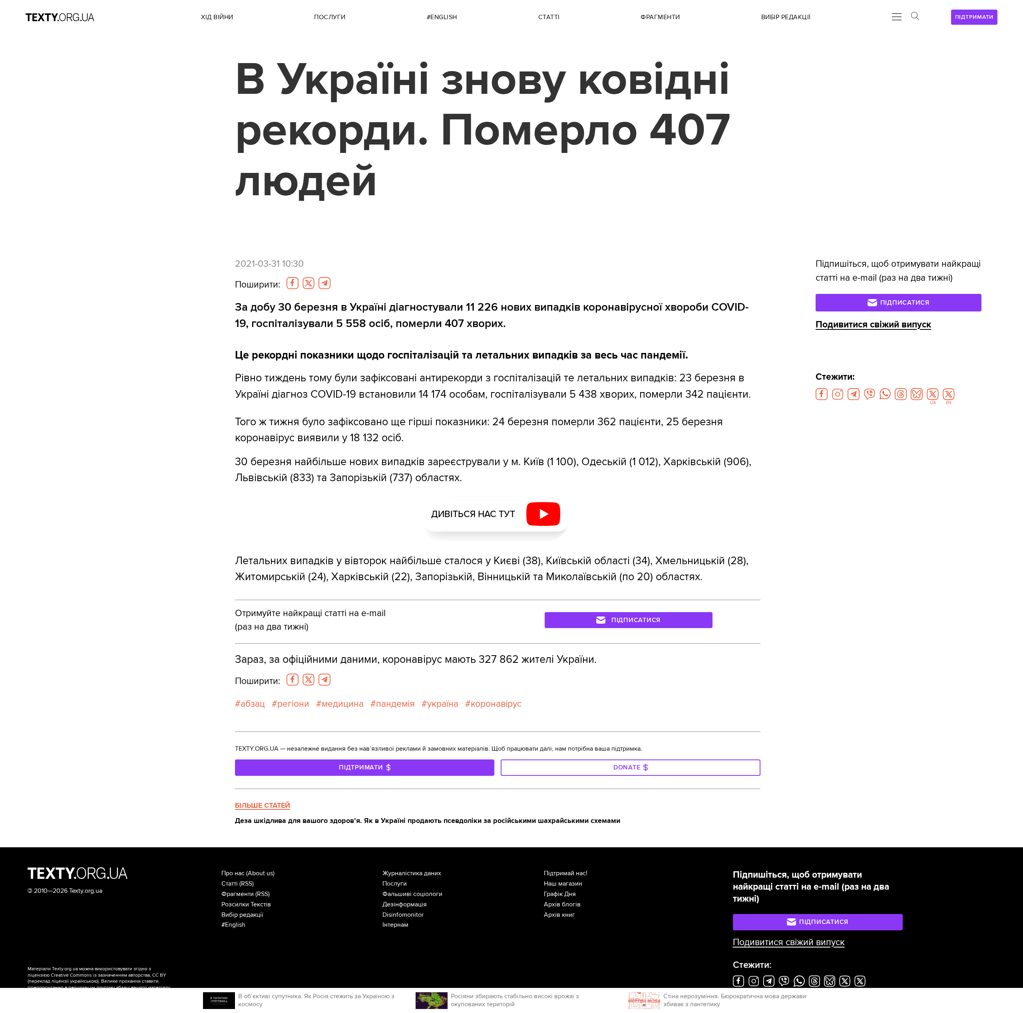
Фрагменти (237, 894)
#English (233, 925)
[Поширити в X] (308, 283)
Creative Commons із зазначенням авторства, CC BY (108, 975)
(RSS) (246, 884)
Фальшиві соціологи (412, 894)
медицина (343, 704)
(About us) (260, 873)
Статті (229, 884)
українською (84, 981)
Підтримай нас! (565, 873)
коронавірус (496, 704)
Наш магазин (563, 884)
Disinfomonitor (403, 915)
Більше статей (262, 805)
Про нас (233, 873)
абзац (253, 704)
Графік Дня (560, 894)
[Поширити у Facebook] (293, 283)
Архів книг (559, 915)
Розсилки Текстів (246, 904)
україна (442, 704)
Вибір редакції (242, 915)
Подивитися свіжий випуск (873, 324)
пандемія (395, 704)
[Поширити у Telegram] (324, 283)
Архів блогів (562, 904)
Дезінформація (404, 904)
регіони (293, 704)
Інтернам (395, 925)
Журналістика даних (411, 873)
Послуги (394, 884)
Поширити (257, 284)
